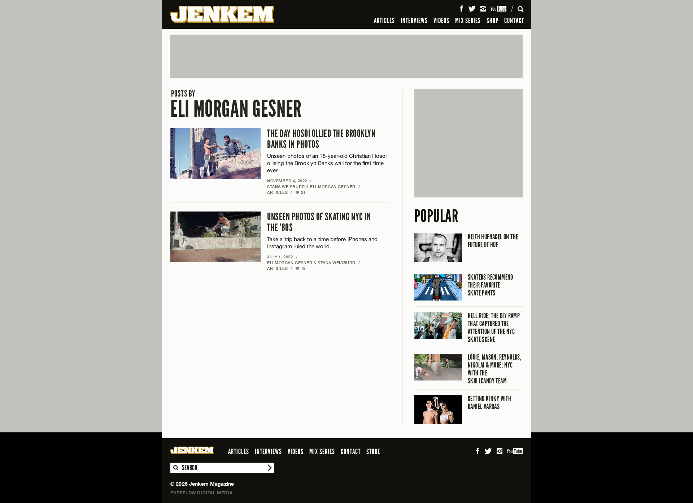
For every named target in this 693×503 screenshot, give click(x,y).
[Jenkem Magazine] (222, 14)
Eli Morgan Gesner (236, 104)
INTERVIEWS (414, 20)
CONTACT (514, 20)
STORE (373, 451)
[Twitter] (472, 8)
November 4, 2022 (287, 180)
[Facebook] (461, 8)
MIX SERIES (468, 20)
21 (300, 192)
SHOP (492, 20)
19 (300, 268)
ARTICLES (384, 20)
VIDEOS (441, 20)
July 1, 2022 (280, 256)
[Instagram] (483, 8)
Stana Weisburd (286, 186)
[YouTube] (499, 8)
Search (175, 468)
